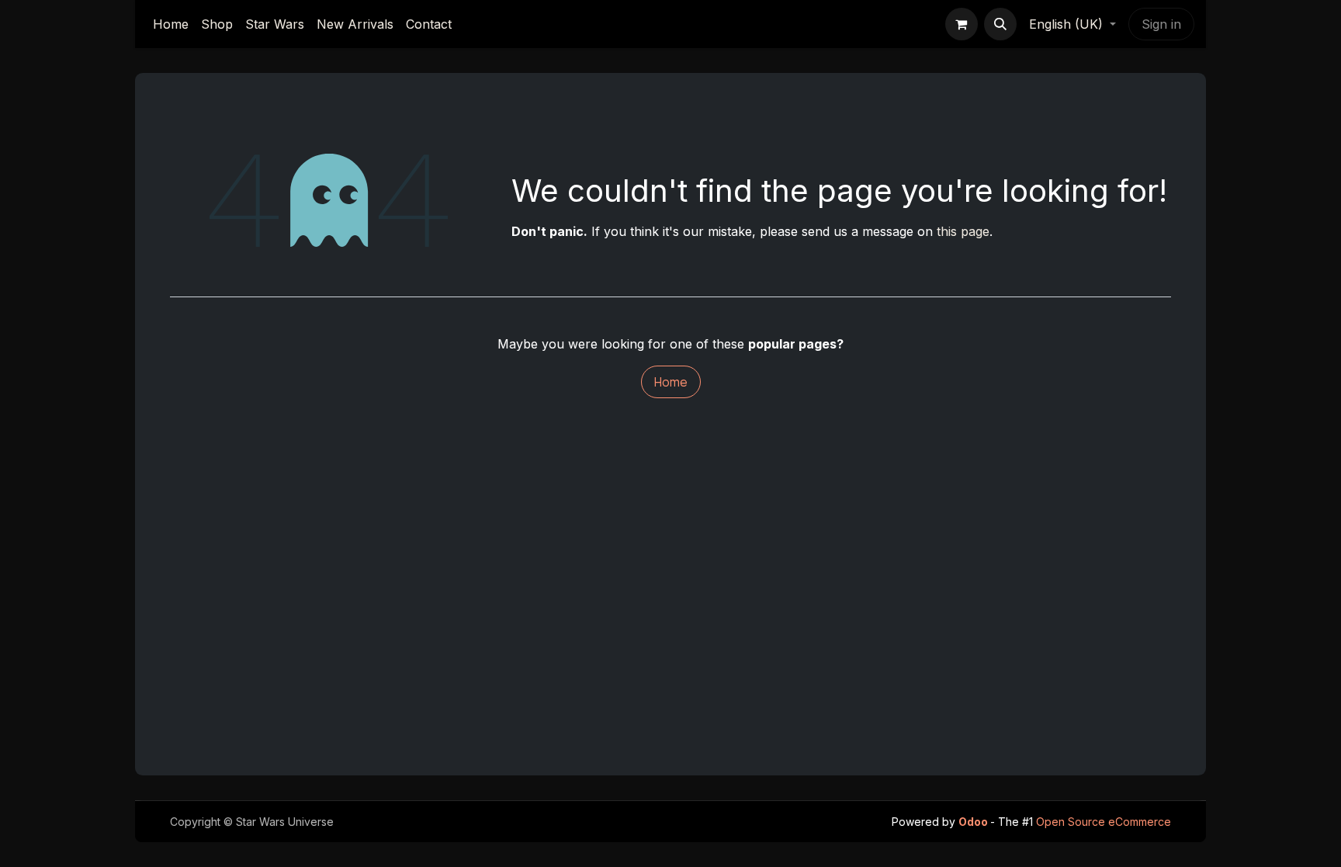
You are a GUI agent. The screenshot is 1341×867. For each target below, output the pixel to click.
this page (963, 231)
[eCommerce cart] (961, 24)
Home (671, 381)
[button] (1000, 24)
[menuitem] (171, 24)
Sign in (1161, 24)
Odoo (974, 821)
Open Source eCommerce (1103, 821)
